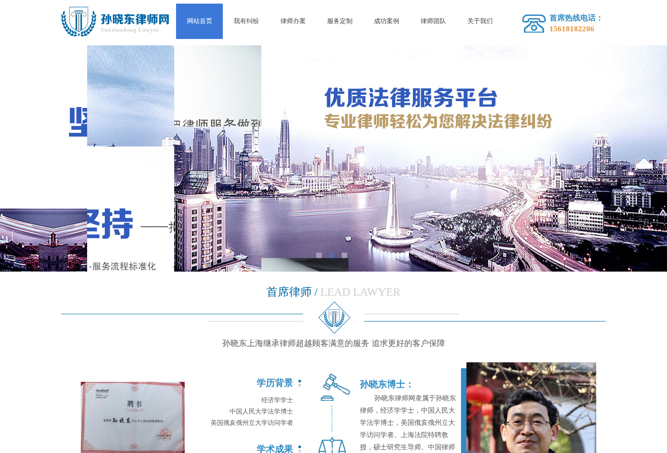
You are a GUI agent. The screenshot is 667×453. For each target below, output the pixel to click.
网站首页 (199, 21)
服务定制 (340, 21)
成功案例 (386, 21)
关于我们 (480, 21)
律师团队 (433, 21)
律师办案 (293, 21)
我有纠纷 (246, 21)
